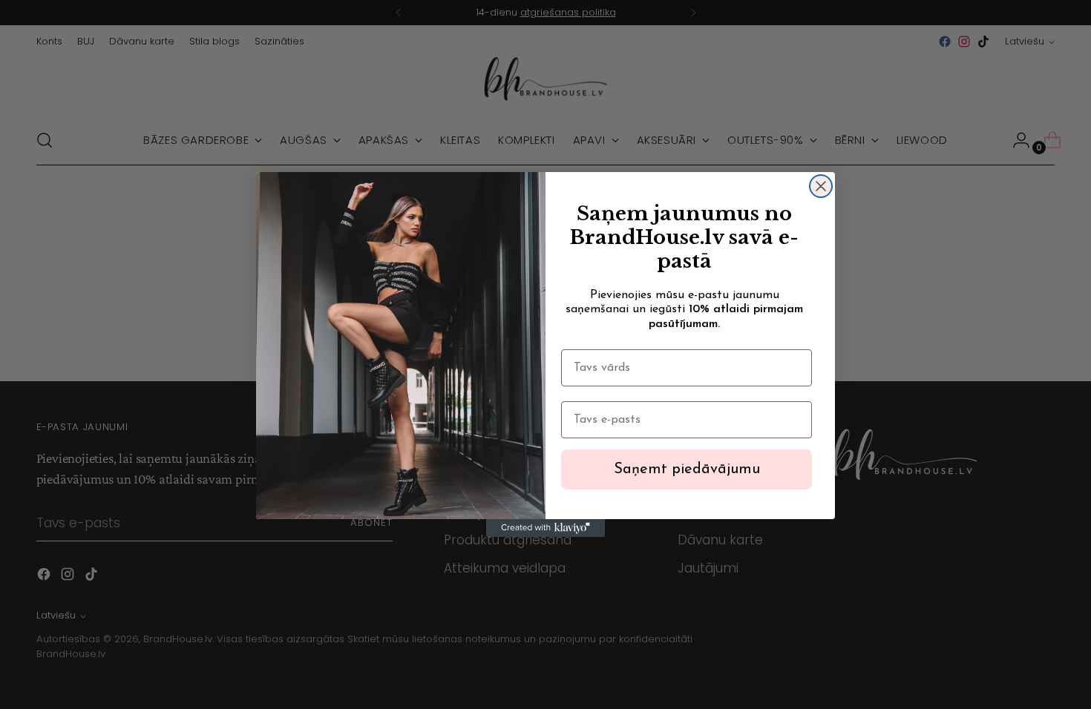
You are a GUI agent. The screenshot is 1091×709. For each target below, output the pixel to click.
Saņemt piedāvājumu (687, 469)
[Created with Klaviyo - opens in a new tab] (545, 528)
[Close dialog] (821, 186)
